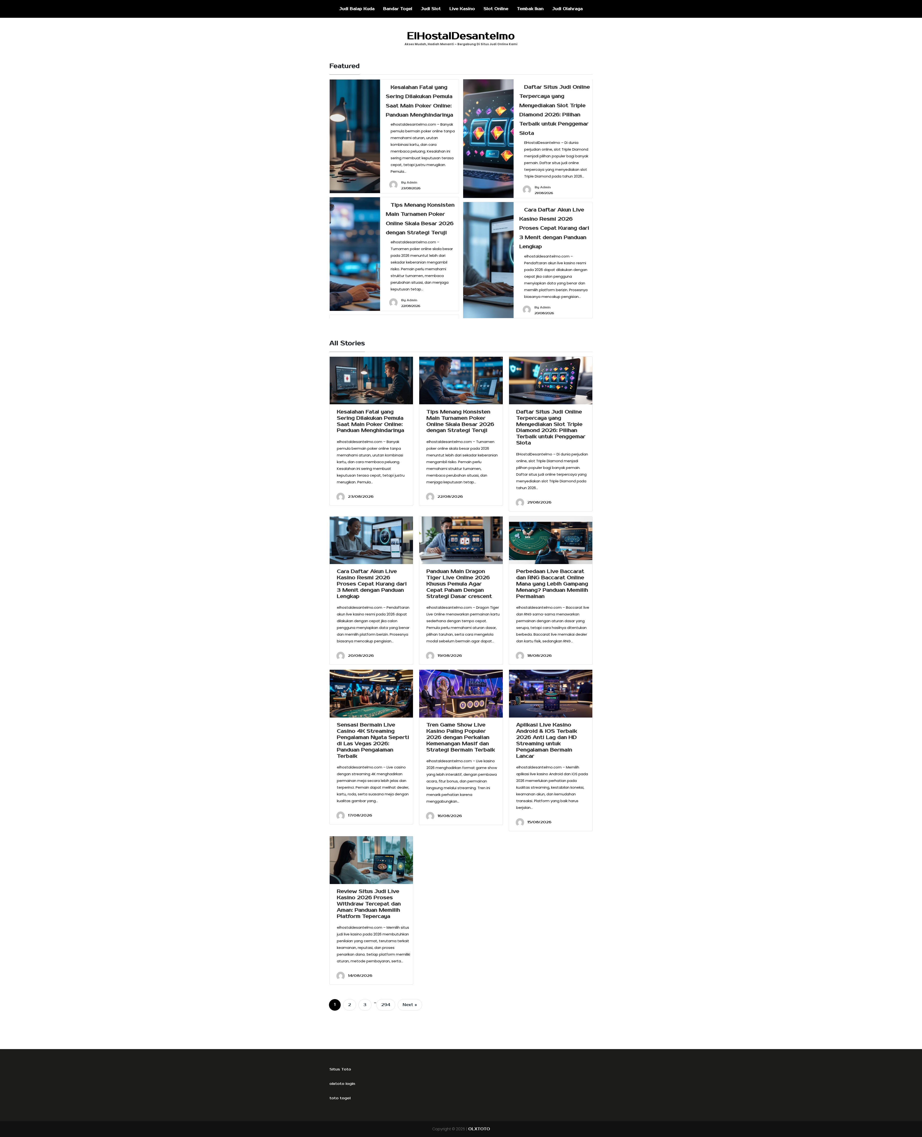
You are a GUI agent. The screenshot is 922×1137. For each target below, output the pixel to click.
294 (385, 1004)
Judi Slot (431, 8)
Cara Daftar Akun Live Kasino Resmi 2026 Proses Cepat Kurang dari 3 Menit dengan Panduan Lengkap (554, 228)
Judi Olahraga (567, 8)
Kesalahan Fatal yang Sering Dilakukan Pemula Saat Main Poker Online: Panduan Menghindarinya (370, 421)
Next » (410, 1004)
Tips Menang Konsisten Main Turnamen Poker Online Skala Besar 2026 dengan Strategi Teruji (460, 421)
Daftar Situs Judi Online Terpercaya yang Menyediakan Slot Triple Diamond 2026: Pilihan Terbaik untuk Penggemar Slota (550, 427)
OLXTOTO (479, 1129)
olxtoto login (342, 1084)
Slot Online (496, 8)
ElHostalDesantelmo (461, 36)
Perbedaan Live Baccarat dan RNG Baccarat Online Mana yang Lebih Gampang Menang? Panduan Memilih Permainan (552, 583)
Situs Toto (340, 1069)
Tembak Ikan (530, 8)
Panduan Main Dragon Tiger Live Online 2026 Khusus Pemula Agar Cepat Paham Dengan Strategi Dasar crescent (459, 583)
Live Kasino (462, 8)
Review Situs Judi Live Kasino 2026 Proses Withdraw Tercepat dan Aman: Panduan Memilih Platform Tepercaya (369, 903)
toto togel (340, 1098)
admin (412, 182)
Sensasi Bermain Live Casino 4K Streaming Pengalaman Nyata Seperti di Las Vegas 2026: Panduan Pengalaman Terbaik (373, 740)
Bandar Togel (397, 8)
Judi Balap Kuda (357, 8)
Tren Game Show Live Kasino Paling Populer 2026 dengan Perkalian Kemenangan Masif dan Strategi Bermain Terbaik (460, 737)
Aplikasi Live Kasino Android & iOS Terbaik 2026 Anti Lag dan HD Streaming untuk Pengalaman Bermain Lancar (546, 740)
